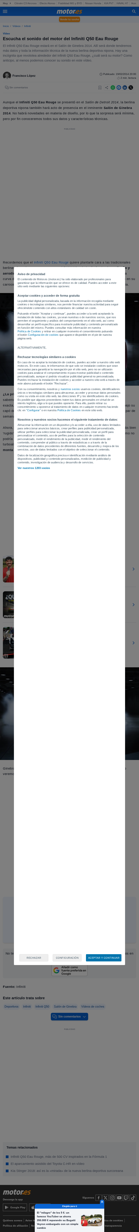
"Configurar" (33, 410)
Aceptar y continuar (104, 957)
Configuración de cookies (43, 334)
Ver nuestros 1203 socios (34, 467)
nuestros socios (70, 389)
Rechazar (34, 957)
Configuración (67, 957)
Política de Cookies (29, 331)
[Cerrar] (102, 1202)
